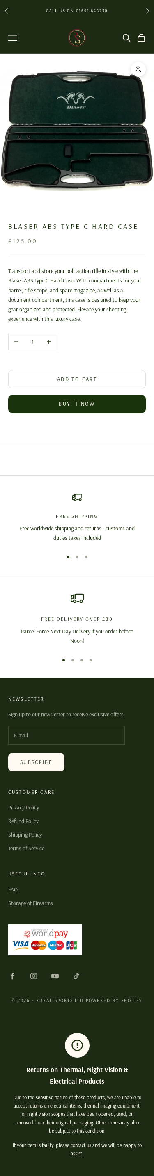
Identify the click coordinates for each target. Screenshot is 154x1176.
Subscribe (36, 762)
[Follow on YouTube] (55, 976)
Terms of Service (26, 848)
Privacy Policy (23, 807)
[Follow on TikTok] (76, 976)
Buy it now (77, 403)
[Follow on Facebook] (12, 976)
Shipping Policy (25, 834)
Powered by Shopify (114, 1000)
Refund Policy (23, 821)
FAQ (13, 889)
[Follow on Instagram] (34, 976)
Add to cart (77, 379)
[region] (77, 517)
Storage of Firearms (30, 903)
